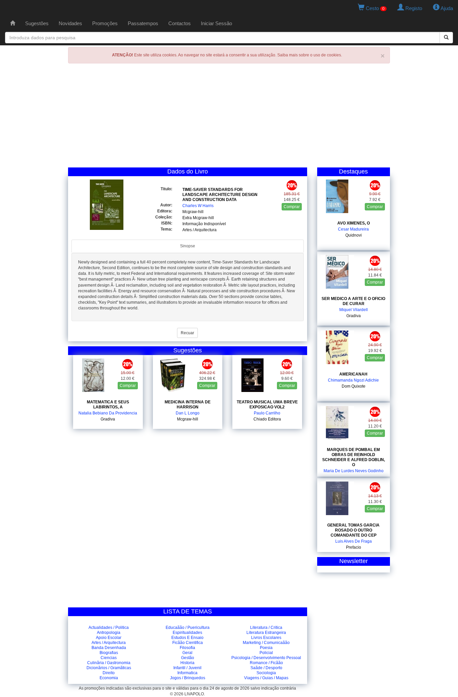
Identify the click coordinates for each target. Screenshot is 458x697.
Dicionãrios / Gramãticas (109, 667)
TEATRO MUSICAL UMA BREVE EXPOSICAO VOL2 (267, 404)
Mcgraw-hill (193, 211)
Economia (109, 678)
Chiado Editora (267, 419)
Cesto (374, 8)
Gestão (187, 657)
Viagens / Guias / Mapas (266, 678)
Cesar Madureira (353, 229)
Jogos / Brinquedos (187, 678)
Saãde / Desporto (266, 667)
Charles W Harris (198, 205)
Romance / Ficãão (266, 662)
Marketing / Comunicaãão (266, 642)
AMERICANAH (353, 374)
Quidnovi (353, 235)
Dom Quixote (353, 386)
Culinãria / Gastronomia (108, 662)
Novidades (70, 23)
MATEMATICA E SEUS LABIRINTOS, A (108, 404)
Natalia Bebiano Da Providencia (107, 413)
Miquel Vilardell (353, 309)
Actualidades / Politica (109, 627)
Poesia (266, 647)
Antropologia (108, 632)
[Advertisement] (229, 117)
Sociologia (266, 672)
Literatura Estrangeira (266, 632)
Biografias (109, 652)
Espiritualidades (187, 632)
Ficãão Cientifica (187, 642)
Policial (266, 652)
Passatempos (143, 23)
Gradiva (108, 419)
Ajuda (446, 8)
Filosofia (187, 647)
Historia (187, 662)
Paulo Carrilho (267, 413)
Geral (187, 652)
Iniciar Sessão (216, 23)
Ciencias (109, 657)
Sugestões (37, 23)
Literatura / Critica (266, 627)
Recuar (187, 333)
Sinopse (187, 246)
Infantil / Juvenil (187, 667)
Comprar (292, 206)
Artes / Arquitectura (199, 230)
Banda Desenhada (109, 647)
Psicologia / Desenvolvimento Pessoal (266, 657)
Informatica (187, 672)
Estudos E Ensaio (187, 637)
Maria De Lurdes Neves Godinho (354, 470)
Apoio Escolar (108, 637)
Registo (413, 8)
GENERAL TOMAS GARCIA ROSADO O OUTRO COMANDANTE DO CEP (353, 530)
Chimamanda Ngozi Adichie (353, 380)
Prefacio (353, 547)
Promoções (105, 23)
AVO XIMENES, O (353, 223)
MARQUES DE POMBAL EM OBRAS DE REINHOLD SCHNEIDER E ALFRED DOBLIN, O (353, 457)
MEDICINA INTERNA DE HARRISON (188, 404)
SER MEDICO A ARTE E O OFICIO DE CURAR (353, 301)
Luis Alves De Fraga (353, 541)
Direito (109, 672)
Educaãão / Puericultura (188, 627)
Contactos (179, 23)
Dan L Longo (187, 413)
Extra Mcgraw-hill (198, 217)
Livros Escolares (266, 637)
